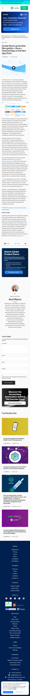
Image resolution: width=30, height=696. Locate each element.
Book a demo (24, 8)
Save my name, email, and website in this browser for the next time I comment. (14, 377)
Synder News (8, 36)
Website (4, 368)
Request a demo (13, 272)
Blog (3, 36)
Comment (4, 343)
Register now (15, 29)
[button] (2, 8)
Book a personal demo (15, 403)
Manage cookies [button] (19, 691)
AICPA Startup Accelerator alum (12, 83)
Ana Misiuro (15, 299)
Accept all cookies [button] (8, 692)
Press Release (14, 36)
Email (3, 362)
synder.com (19, 235)
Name (3, 355)
